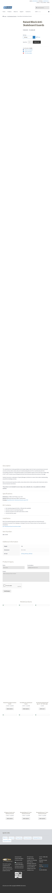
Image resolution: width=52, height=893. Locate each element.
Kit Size (24, 35)
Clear (39, 37)
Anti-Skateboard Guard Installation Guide (12, 526)
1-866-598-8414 (45, 1)
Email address (30, 565)
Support (21, 11)
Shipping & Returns (37, 838)
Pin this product (28, 53)
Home (4, 11)
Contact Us (28, 11)
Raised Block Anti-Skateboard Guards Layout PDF (17, 500)
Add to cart (36, 42)
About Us (16, 11)
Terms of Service (27, 838)
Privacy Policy (19, 838)
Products (9, 11)
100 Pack (30, 553)
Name (4, 565)
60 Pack (26, 553)
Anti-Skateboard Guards (11, 16)
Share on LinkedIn (29, 49)
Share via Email (28, 51)
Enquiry (4, 571)
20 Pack (22, 553)
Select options (10, 708)
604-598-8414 (35, 1)
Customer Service (7, 840)
